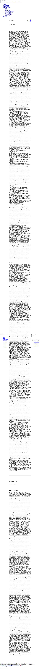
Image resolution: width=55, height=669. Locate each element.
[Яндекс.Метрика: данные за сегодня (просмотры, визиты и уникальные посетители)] (3, 668)
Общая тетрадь (7, 15)
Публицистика (7, 10)
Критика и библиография (9, 11)
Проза (6, 8)
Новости (18, 663)
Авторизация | (3, 666)
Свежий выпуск (7, 663)
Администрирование (10, 666)
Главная (1, 663)
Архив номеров (13, 663)
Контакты (22, 663)
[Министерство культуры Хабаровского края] (31, 336)
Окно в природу (8, 13)
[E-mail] (30, 21)
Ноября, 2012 (36, 343)
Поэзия (6, 9)
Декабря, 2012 (36, 342)
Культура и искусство (9, 12)
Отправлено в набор (28, 663)
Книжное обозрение (8, 14)
